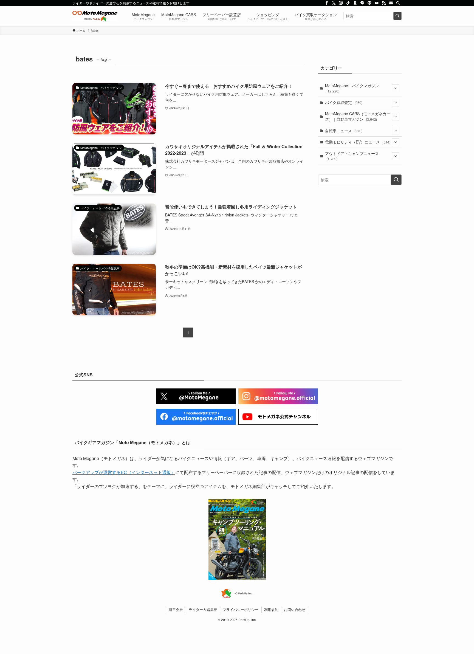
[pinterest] (369, 3)
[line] (362, 3)
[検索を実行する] (397, 16)
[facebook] (326, 3)
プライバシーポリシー (240, 609)
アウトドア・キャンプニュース (352, 156)
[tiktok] (348, 3)
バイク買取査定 (343, 102)
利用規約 (271, 609)
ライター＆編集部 (203, 609)
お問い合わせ (294, 609)
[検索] (398, 3)
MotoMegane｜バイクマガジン (352, 88)
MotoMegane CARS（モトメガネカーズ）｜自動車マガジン (357, 116)
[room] (355, 3)
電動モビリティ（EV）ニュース (357, 142)
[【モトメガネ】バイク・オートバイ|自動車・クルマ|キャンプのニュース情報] (94, 15)
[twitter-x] (333, 3)
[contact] (390, 3)
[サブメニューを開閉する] (395, 88)
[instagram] (341, 3)
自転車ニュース (343, 130)
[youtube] (376, 3)
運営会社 (176, 609)
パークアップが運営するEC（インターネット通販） (123, 472)
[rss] (383, 3)
